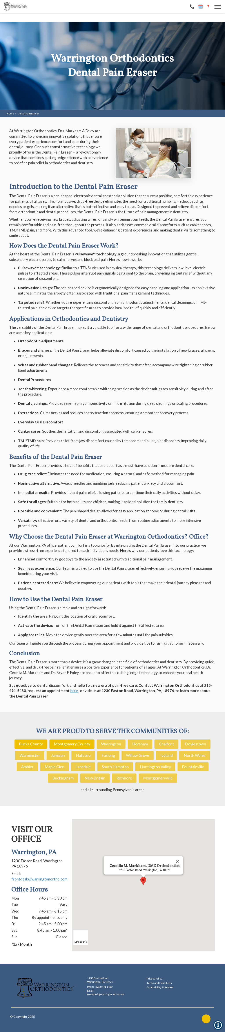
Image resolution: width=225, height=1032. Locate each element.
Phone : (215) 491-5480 (99, 986)
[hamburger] (219, 6)
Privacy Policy (154, 978)
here (74, 690)
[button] (143, 881)
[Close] (177, 861)
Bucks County (31, 743)
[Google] (206, 1018)
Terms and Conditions (159, 982)
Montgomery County (72, 743)
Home (10, 113)
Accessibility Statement (160, 987)
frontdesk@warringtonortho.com (39, 879)
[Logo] (46, 988)
